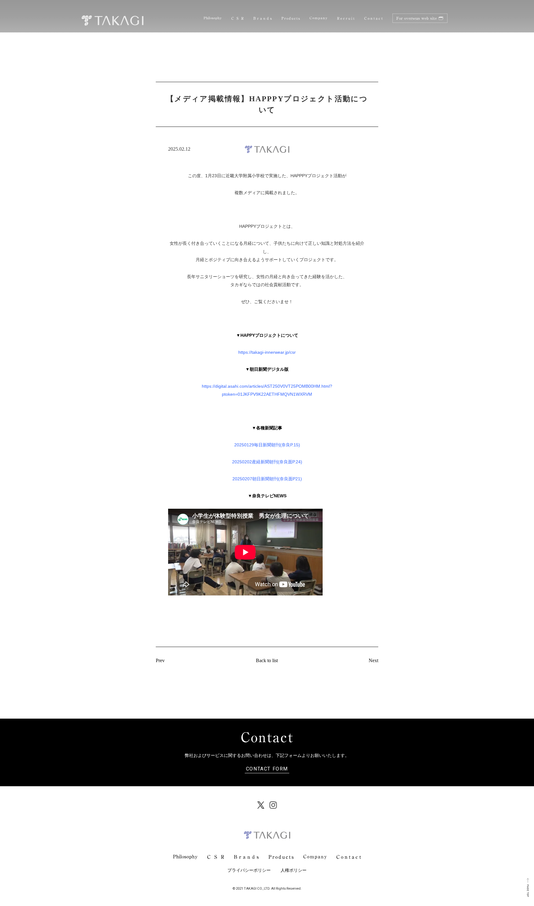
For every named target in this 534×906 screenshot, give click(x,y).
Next (373, 660)
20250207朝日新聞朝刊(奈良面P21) (267, 478)
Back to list (267, 660)
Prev (160, 660)
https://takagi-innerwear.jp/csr (267, 352)
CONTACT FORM (267, 768)
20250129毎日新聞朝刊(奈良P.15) (267, 444)
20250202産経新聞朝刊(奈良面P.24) (267, 461)
